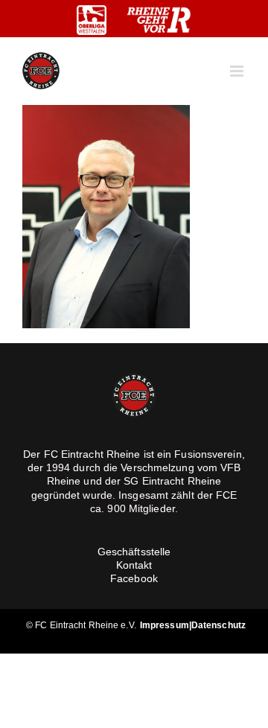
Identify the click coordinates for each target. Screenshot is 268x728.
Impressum (164, 625)
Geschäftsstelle (134, 552)
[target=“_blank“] (91, 20)
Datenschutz (218, 625)
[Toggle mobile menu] (238, 71)
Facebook (134, 578)
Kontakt (134, 565)
